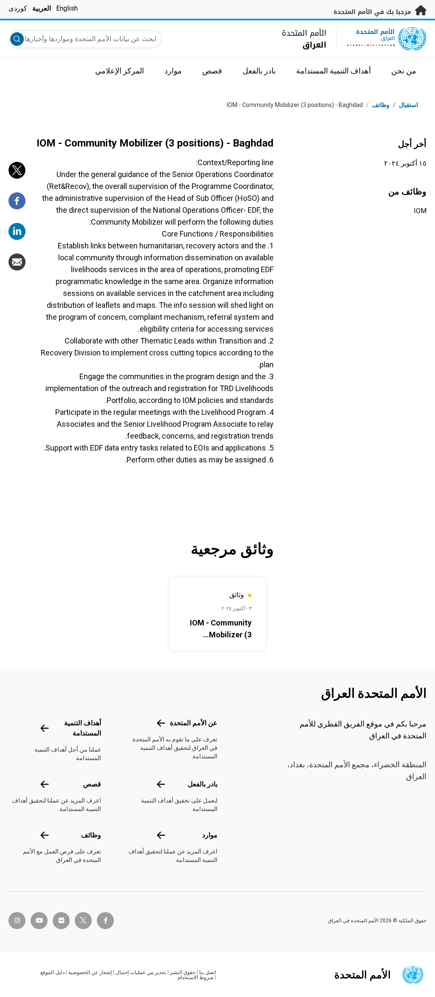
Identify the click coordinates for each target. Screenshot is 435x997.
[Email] (16, 261)
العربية (41, 8)
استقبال (408, 104)
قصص (92, 784)
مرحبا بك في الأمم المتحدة (373, 12)
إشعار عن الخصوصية (90, 972)
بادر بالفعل (203, 784)
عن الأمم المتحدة (194, 723)
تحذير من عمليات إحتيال (141, 972)
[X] (16, 170)
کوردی (17, 8)
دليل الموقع (52, 972)
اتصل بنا (207, 972)
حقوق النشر (182, 972)
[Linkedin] (16, 231)
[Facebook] (16, 200)
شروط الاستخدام (196, 977)
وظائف (381, 104)
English (67, 8)
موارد (210, 835)
